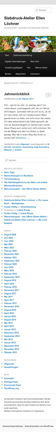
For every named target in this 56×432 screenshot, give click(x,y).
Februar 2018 (10, 286)
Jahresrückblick (17, 93)
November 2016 (11, 306)
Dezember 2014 (11, 332)
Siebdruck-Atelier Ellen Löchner (19, 200)
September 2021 (12, 260)
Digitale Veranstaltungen (15, 61)
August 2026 (10, 234)
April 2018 (9, 283)
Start (7, 55)
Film (28, 67)
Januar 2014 (10, 342)
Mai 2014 (8, 339)
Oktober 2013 (10, 352)
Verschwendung (12, 178)
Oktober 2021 (10, 257)
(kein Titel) (9, 172)
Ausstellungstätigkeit (13, 67)
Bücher (8, 73)
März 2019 (9, 270)
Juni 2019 (8, 267)
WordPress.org (11, 388)
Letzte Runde (23, 209)
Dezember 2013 (11, 345)
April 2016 (9, 313)
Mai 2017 (8, 296)
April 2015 (9, 326)
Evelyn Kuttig (10, 206)
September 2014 (12, 336)
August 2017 (10, 293)
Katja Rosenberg (41, 147)
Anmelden (9, 378)
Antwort (17, 149)
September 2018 (12, 276)
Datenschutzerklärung (22, 55)
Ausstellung (27, 147)
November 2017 (11, 290)
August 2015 (10, 319)
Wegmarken (21, 73)
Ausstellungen (11, 367)
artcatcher (16, 147)
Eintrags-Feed (11, 381)
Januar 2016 (10, 316)
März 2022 (9, 247)
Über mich (34, 61)
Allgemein (24, 144)
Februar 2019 (10, 273)
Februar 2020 (10, 263)
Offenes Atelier (41, 67)
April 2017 (9, 299)
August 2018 (10, 280)
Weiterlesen (22, 137)
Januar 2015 (10, 329)
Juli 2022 (8, 237)
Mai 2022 (8, 244)
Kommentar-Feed (12, 384)
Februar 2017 (10, 303)
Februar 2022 (10, 250)
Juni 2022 (8, 240)
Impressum (35, 73)
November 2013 (11, 349)
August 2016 (10, 309)
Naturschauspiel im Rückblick (18, 175)
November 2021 (11, 254)
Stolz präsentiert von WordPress (39, 426)
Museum (8, 149)
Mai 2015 (8, 322)
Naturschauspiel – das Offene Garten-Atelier (25, 188)
